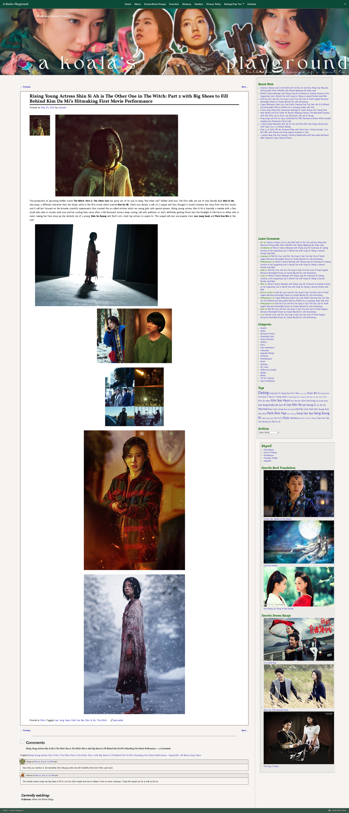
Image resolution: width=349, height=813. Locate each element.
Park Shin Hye (276, 413)
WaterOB (267, 461)
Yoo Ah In (308, 418)
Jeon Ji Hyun (268, 397)
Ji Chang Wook (280, 397)
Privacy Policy (213, 4)
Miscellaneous (266, 359)
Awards (263, 328)
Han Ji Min (303, 393)
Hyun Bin (312, 393)
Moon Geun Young (275, 409)
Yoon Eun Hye (323, 418)
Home (128, 4)
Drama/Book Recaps (155, 4)
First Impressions (267, 347)
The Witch (102, 720)
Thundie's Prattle (270, 458)
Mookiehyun (269, 455)
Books (262, 331)
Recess (263, 375)
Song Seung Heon (267, 418)
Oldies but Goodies (268, 370)
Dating (263, 393)
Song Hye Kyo (305, 413)
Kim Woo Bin (296, 401)
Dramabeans (269, 450)
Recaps (263, 373)
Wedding (294, 418)
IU (319, 393)
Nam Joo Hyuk (289, 409)
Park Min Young (316, 409)
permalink (118, 720)
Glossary (186, 4)
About (137, 4)
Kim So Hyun (264, 401)
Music (262, 361)
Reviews (251, 4)
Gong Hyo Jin (275, 393)
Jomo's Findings (270, 452)
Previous (25, 87)
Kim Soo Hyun (280, 400)
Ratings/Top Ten (233, 4)
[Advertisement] (278, 189)
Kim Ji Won (323, 397)
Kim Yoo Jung (308, 400)
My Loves (264, 367)
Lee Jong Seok (62, 720)
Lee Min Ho (294, 404)
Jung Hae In (297, 397)
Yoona (314, 418)
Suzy (286, 417)
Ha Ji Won (295, 393)
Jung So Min (305, 397)
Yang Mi (301, 418)
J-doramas (264, 350)
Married (262, 408)
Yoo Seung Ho (264, 421)
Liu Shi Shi (321, 405)
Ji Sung (289, 397)
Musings (263, 364)
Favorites (174, 4)
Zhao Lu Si (276, 422)
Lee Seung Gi (309, 405)
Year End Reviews (267, 381)
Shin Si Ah (90, 720)
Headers (198, 4)
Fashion (263, 342)
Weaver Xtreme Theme (339, 810)
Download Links (267, 336)
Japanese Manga (267, 353)
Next (245, 87)
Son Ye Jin (278, 418)
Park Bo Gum (302, 409)
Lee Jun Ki (280, 404)
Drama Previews (267, 339)
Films (42, 720)
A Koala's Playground (15, 4)
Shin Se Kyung (291, 414)
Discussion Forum (267, 334)
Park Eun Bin (77, 720)
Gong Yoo (285, 393)
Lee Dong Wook (322, 401)
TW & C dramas (267, 378)
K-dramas (264, 356)
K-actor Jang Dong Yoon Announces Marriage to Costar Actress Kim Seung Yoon (293, 110)
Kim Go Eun (314, 397)
